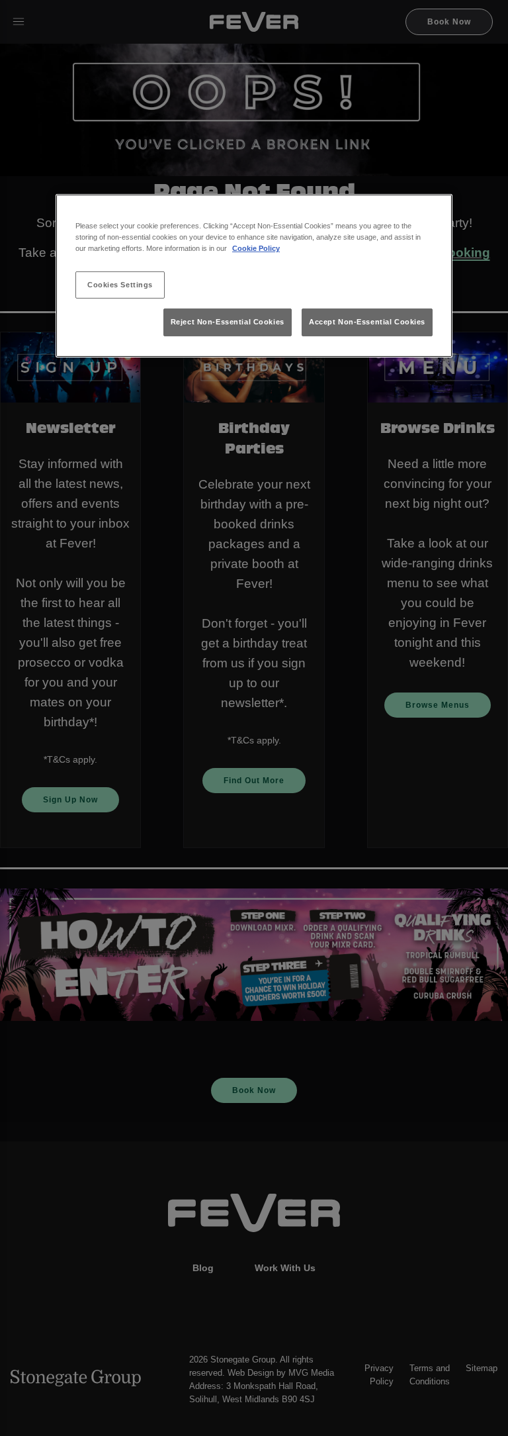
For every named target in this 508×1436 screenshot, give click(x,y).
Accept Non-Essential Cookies (367, 322)
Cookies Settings (120, 284)
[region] (254, 276)
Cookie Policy (256, 248)
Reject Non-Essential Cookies (227, 322)
